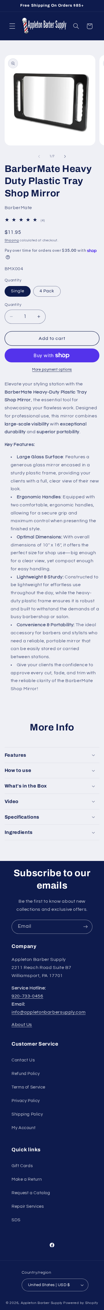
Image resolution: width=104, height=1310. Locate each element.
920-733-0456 (27, 996)
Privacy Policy (26, 1101)
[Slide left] (39, 156)
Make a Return (27, 1179)
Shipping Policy (27, 1114)
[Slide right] (65, 156)
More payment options (52, 370)
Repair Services (28, 1206)
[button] (12, 26)
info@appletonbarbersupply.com (49, 1012)
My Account (24, 1128)
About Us (22, 1024)
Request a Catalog (31, 1193)
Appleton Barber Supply (41, 1303)
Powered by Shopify (80, 1303)
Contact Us (23, 1060)
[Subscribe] (85, 927)
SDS (16, 1220)
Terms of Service (28, 1087)
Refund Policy (26, 1074)
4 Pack (47, 291)
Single (17, 291)
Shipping (12, 240)
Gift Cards (22, 1166)
